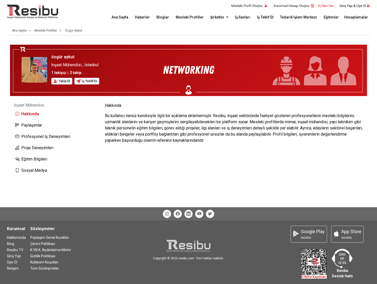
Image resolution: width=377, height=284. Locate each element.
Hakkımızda (16, 237)
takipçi (58, 73)
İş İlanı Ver (325, 6)
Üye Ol (12, 262)
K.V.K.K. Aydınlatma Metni (50, 250)
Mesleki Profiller (190, 17)
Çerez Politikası (42, 244)
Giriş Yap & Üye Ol (353, 6)
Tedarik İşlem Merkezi (298, 17)
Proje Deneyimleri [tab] (37, 147)
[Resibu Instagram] (167, 214)
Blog (10, 244)
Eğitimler (331, 17)
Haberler (142, 17)
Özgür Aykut (73, 30)
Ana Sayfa (120, 17)
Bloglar (162, 17)
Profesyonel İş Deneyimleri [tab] (45, 136)
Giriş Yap (14, 256)
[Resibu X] (210, 214)
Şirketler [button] (217, 17)
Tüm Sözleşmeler (44, 268)
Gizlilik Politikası (42, 256)
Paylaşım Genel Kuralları (49, 237)
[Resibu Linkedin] (188, 214)
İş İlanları (242, 17)
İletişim (13, 268)
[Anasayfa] (32, 11)
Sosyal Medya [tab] (34, 170)
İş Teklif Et (265, 17)
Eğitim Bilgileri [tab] (34, 159)
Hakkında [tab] (30, 113)
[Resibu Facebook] (178, 214)
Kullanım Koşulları (44, 262)
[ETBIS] (314, 263)
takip (76, 73)
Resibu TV (15, 250)
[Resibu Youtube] (199, 214)
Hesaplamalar (356, 17)
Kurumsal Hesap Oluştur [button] (292, 6)
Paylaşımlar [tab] (31, 125)
